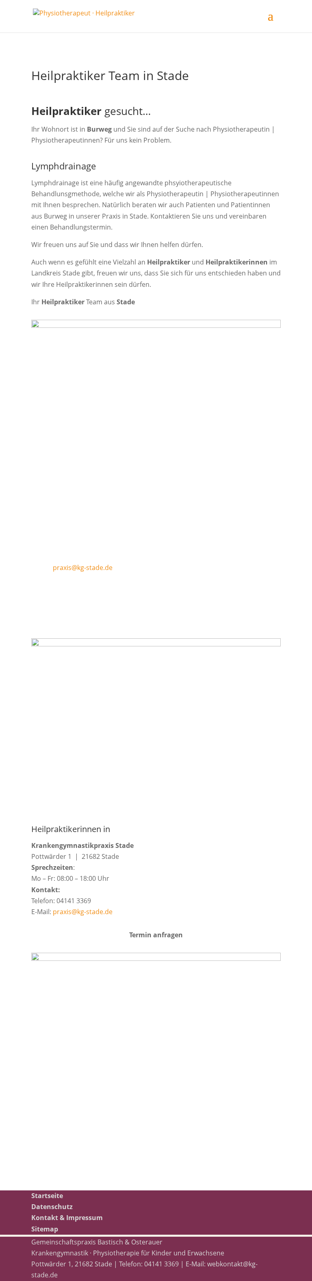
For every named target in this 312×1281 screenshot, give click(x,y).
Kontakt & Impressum (67, 1217)
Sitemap (44, 1229)
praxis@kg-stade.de (83, 567)
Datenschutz (52, 1206)
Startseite (47, 1195)
